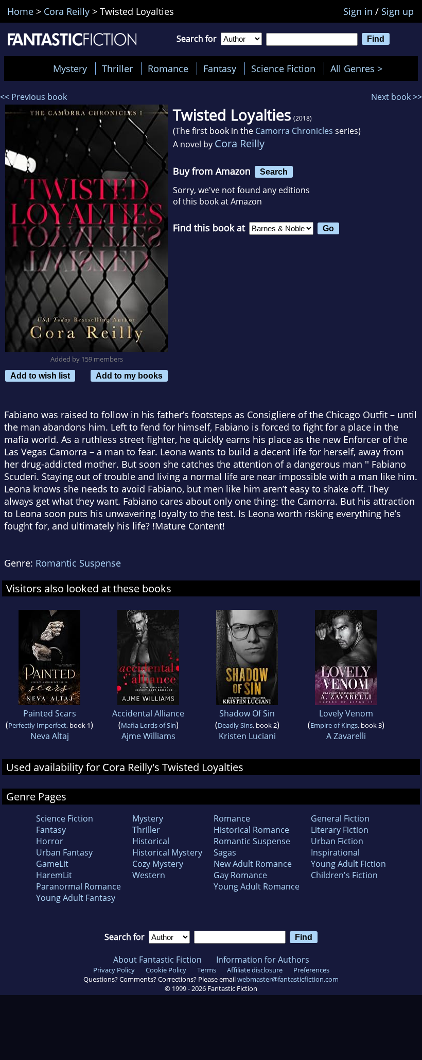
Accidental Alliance (148, 713)
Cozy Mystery (157, 863)
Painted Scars (49, 713)
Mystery (70, 68)
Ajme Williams (148, 736)
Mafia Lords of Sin (148, 725)
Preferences (311, 969)
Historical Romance (251, 829)
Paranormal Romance (78, 886)
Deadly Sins (235, 725)
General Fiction (340, 818)
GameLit (52, 863)
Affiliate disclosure (255, 969)
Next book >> (396, 96)
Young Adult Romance (257, 886)
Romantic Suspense (78, 563)
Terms (206, 969)
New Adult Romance (253, 863)
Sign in (358, 11)
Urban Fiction (337, 841)
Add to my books (129, 375)
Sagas (225, 852)
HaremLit (54, 875)
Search (274, 171)
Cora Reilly (240, 143)
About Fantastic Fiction (157, 959)
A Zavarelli (346, 736)
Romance (168, 68)
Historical (150, 841)
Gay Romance (240, 875)
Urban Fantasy (64, 852)
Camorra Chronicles (294, 130)
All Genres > (359, 68)
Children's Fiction (344, 875)
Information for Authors (262, 959)
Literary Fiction (339, 829)
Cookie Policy (166, 969)
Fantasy (219, 68)
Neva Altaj (49, 736)
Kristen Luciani (247, 736)
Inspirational (335, 852)
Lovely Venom (346, 713)
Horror (49, 841)
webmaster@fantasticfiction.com (288, 979)
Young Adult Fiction (348, 863)
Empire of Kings (334, 725)
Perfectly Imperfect (37, 725)
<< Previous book (33, 96)
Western (148, 875)
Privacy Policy (114, 969)
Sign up (397, 11)
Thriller (117, 68)
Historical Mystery (167, 852)
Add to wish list (40, 375)
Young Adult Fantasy (75, 897)
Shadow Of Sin (247, 713)
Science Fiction (283, 68)
